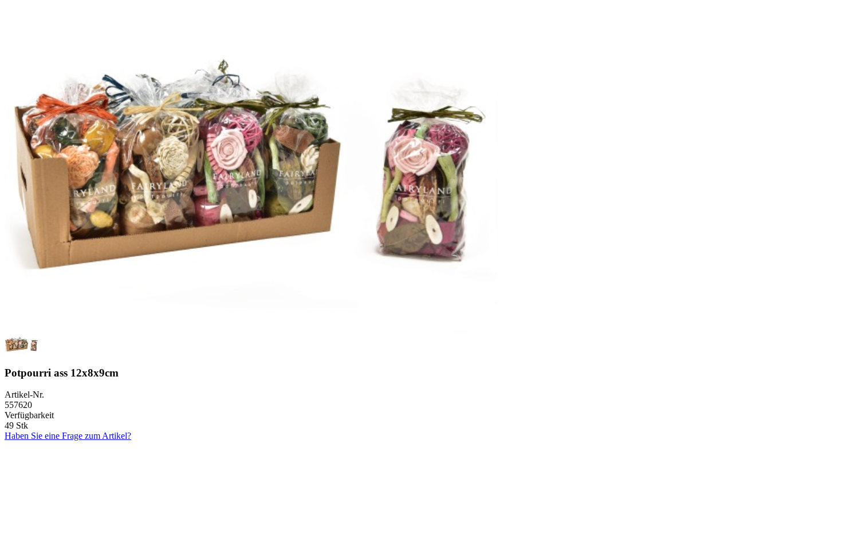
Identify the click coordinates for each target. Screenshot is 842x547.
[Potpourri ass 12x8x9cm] (251, 330)
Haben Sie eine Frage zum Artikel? (68, 436)
